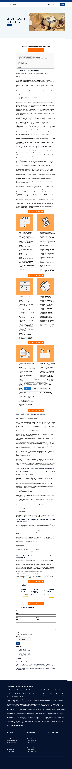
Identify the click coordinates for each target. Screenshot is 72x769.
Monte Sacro (61, 693)
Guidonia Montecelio (45, 721)
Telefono (38, 619)
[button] (47, 379)
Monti (38, 689)
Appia (19, 699)
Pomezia (59, 721)
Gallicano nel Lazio (32, 721)
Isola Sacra (51, 717)
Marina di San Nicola (23, 718)
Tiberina (55, 695)
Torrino (18, 701)
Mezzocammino (41, 700)
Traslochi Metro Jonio (31, 742)
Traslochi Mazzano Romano (32, 751)
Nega (35, 388)
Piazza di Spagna (54, 689)
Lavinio (59, 717)
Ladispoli (55, 717)
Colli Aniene (41, 704)
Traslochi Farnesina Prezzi (31, 744)
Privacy (58, 760)
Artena (19, 721)
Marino (8, 714)
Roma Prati (9, 691)
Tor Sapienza (41, 706)
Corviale (43, 709)
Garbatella (9, 700)
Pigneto (20, 705)
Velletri (52, 714)
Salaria (42, 695)
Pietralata (17, 705)
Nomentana (9, 695)
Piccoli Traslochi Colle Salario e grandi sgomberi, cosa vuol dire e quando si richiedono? (33, 58)
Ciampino (32, 713)
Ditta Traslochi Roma (10, 749)
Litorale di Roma (10, 717)
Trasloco (18, 661)
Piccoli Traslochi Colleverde (24, 651)
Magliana (53, 709)
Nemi (27, 714)
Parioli (24, 695)
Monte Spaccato (15, 710)
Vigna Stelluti (21, 696)
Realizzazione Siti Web (18, 760)
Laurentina (25, 700)
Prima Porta (38, 695)
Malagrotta (58, 709)
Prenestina (38, 705)
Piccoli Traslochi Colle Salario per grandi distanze (27, 56)
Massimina (63, 709)
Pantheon (41, 689)
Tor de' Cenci (13, 701)
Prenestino (43, 705)
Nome (17, 617)
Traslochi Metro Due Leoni (31, 740)
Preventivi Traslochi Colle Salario (44, 668)
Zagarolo (24, 722)
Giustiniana (47, 693)
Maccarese (16, 718)
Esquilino (34, 689)
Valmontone (19, 722)
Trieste (8, 696)
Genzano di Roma (46, 713)
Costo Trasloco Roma (10, 751)
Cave (22, 721)
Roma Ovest (9, 709)
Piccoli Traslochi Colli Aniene (25, 654)
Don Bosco (58, 699)
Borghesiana (19, 704)
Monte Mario (9, 710)
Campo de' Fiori (16, 689)
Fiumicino (42, 717)
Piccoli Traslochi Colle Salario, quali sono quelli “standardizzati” (29, 57)
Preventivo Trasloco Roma (11, 742)
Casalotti (21, 693)
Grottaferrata (53, 713)
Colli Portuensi (38, 709)
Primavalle (47, 710)
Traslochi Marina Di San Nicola (32, 745)
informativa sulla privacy (24, 632)
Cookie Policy (63, 760)
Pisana (33, 710)
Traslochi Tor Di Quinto (31, 749)
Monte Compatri (13, 714)
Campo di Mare (25, 717)
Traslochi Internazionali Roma (12, 740)
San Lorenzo (19, 691)
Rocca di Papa (32, 714)
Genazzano (38, 721)
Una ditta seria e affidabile (24, 63)
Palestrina (55, 721)
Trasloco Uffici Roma (10, 738)
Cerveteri (37, 717)
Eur (61, 699)
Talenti (51, 695)
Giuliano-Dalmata (14, 700)
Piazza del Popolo (47, 689)
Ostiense (52, 700)
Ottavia (16, 695)
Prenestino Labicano (50, 705)
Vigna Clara (16, 696)
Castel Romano (47, 699)
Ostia (33, 718)
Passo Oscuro (37, 718)
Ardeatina (35, 699)
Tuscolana (22, 701)
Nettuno (29, 718)
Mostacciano (47, 700)
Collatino (37, 704)
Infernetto (21, 700)
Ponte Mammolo (26, 705)
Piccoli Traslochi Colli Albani (25, 653)
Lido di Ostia (30, 700)
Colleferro (26, 721)
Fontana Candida (52, 704)
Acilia (12, 699)
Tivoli (15, 722)
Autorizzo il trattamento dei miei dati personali (25, 634)
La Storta (57, 693)
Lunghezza (12, 705)
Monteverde (21, 710)
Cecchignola (53, 699)
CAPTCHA (18, 636)
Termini (24, 691)
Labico (51, 721)
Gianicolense (48, 709)
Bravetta (24, 709)
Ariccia (21, 713)
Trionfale (11, 696)
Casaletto (29, 709)
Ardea (20, 717)
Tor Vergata (46, 706)
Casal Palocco (32, 717)
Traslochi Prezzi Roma (10, 744)
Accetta (27, 388)
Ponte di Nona (33, 705)
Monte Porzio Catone (21, 714)
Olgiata (13, 695)
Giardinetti (59, 704)
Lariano (61, 713)
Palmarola (21, 695)
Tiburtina (14, 706)
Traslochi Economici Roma (11, 736)
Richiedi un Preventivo (36, 50)
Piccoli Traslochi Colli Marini (25, 655)
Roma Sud (9, 699)
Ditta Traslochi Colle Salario (29, 667)
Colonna (36, 713)
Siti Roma (24, 760)
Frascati (40, 713)
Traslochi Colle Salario (20, 664)
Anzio (18, 717)
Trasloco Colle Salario (30, 664)
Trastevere (28, 691)
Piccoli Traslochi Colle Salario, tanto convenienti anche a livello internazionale (32, 59)
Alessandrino (13, 704)
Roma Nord (9, 693)
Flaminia (34, 693)
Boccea (21, 709)
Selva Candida (47, 695)
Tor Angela (22, 706)
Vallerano (26, 701)
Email (17, 619)
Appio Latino (30, 699)
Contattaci (62, 4)
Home (49, 4)
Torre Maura (52, 706)
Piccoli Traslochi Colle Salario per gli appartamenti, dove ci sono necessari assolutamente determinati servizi (37, 55)
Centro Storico (29, 689)
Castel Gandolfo (26, 713)
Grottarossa (52, 693)
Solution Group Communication (32, 760)
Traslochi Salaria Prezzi (31, 738)
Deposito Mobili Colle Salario (31, 668)
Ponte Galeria (37, 710)
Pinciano (28, 695)
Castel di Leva (40, 699)
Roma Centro (9, 689)
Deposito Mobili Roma (10, 747)
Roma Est (9, 704)
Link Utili (20, 67)
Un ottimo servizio (22, 62)
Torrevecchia (52, 710)
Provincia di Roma (10, 721)
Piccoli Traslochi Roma (23, 649)
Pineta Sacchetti (28, 710)
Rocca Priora (37, 714)
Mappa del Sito (53, 760)
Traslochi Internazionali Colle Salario (42, 664)
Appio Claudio (24, 699)
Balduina (17, 693)
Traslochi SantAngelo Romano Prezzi (33, 735)
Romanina (61, 700)
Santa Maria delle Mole (45, 714)
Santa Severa (43, 718)
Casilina (24, 704)
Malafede (35, 700)
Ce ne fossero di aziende (24, 64)
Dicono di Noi (20, 61)
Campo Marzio (23, 689)
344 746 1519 (10, 1)
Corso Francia (29, 693)
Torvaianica (48, 718)
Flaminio (38, 693)
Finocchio (47, 704)
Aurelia (13, 693)
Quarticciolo (57, 705)
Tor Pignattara (35, 706)
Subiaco (12, 722)
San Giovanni (14, 691)
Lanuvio (57, 713)
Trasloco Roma (9, 735)
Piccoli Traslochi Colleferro (24, 650)
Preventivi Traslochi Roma (11, 745)
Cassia (24, 693)
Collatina (33, 704)
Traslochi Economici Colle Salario (31, 665)
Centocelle (28, 704)
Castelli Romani (10, 713)
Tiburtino (18, 706)
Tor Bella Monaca (28, 706)
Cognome (38, 617)
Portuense (57, 700)
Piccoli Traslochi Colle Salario (23, 53)
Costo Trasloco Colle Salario (41, 667)
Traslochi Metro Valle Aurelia (32, 736)
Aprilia (16, 721)
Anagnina (16, 699)
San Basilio (62, 705)
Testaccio (8, 701)
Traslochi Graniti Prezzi (31, 747)
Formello (42, 693)
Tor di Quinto (59, 695)
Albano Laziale (17, 713)
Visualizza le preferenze (43, 388)
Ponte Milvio (32, 695)
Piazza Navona (62, 689)
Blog (53, 4)
